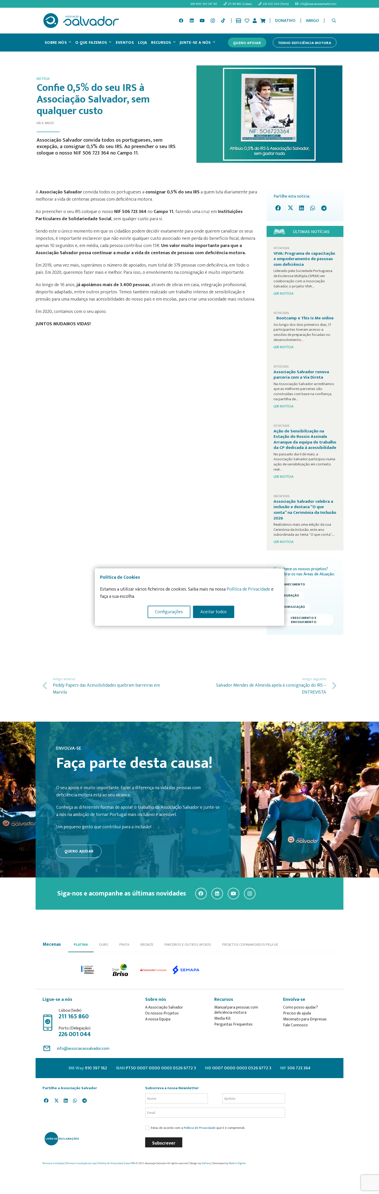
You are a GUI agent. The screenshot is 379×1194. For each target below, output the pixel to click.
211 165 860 (74, 1016)
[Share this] (279, 208)
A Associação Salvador (164, 1007)
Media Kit (222, 1018)
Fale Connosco (295, 1025)
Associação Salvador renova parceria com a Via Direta (301, 374)
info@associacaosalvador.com (83, 1048)
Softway (206, 1163)
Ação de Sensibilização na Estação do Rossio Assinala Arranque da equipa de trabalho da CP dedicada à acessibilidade (305, 439)
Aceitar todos (213, 612)
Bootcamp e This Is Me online (305, 318)
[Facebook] (181, 20)
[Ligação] (238, 20)
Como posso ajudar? (300, 1007)
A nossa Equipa (157, 1019)
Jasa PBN (130, 1163)
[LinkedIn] (191, 20)
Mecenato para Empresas (305, 1019)
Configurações (169, 612)
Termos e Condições (53, 1163)
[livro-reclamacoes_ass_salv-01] (61, 1138)
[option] (87, 970)
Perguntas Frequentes (233, 1024)
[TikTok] (223, 20)
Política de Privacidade (200, 1128)
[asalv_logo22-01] (81, 20)
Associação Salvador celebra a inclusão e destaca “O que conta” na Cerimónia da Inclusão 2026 (305, 510)
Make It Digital (237, 1163)
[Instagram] (212, 20)
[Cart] (263, 20)
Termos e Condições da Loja (81, 1163)
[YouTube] (202, 20)
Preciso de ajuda (297, 1013)
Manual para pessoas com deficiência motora (236, 1010)
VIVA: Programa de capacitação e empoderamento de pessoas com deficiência (304, 259)
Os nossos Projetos (162, 1013)
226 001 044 (75, 1034)
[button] (334, 21)
